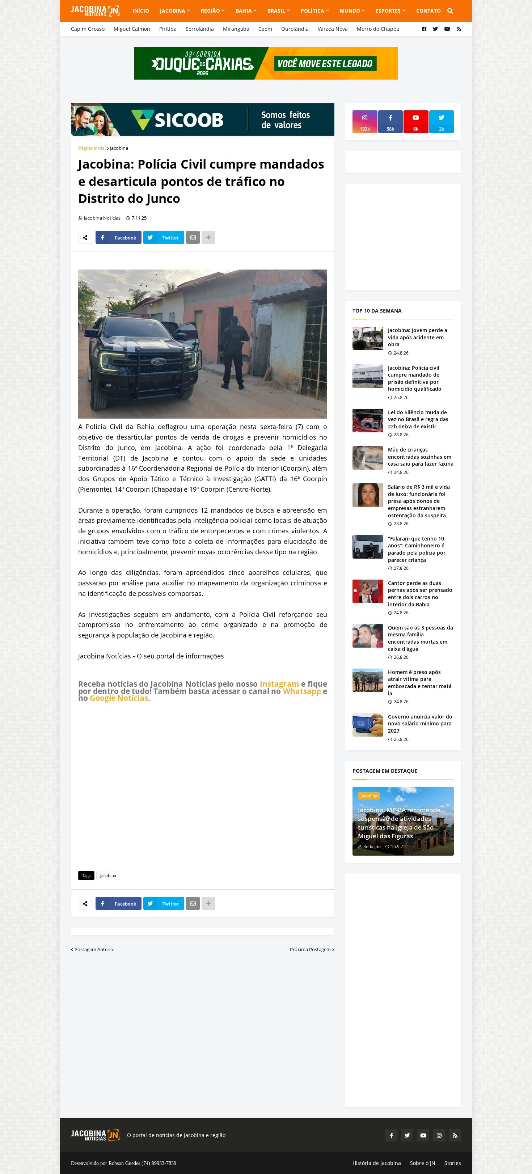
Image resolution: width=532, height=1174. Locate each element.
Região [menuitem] (210, 10)
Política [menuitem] (312, 10)
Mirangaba (236, 28)
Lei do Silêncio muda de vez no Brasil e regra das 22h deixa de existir (418, 419)
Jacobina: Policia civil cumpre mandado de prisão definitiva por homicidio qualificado (415, 378)
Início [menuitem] (140, 10)
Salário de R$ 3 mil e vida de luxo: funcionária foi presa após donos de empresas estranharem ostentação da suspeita (419, 500)
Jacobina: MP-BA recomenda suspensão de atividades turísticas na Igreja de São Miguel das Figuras (399, 823)
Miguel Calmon (132, 28)
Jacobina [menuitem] (172, 10)
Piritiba (168, 28)
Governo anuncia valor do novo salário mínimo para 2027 (420, 723)
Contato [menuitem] (428, 10)
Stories (452, 1163)
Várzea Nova (333, 28)
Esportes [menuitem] (388, 10)
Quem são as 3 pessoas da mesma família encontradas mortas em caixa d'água (420, 638)
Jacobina (119, 148)
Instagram (279, 684)
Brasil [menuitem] (276, 10)
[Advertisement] (202, 785)
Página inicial (92, 148)
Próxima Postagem (310, 949)
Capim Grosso (88, 28)
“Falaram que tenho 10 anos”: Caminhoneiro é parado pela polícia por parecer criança (417, 549)
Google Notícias (119, 698)
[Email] (193, 237)
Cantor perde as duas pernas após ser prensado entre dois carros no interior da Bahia (420, 594)
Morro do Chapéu (378, 28)
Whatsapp (302, 691)
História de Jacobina (376, 1163)
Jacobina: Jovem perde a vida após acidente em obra (417, 337)
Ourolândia (295, 28)
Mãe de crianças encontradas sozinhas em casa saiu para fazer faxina (420, 456)
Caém (265, 28)
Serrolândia (200, 28)
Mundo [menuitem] (350, 10)
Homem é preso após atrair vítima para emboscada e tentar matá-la (420, 683)
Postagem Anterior (95, 949)
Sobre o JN (422, 1163)
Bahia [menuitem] (244, 10)
